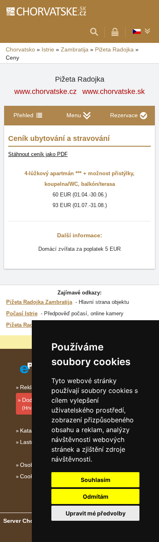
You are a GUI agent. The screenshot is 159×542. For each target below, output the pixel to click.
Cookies (30, 476)
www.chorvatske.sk (113, 91)
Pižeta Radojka (25, 325)
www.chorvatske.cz (45, 91)
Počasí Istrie (22, 313)
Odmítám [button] (95, 496)
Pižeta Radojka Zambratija (39, 302)
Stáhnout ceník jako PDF (38, 154)
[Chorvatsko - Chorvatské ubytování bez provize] (46, 11)
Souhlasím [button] (95, 479)
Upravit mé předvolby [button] (96, 513)
